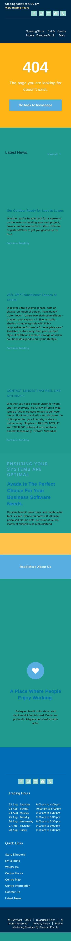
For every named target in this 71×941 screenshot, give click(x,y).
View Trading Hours (17, 7)
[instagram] (41, 13)
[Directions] (56, 13)
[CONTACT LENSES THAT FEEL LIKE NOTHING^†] (35, 370)
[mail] (48, 13)
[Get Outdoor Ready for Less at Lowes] (35, 184)
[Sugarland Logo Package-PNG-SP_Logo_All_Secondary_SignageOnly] (15, 28)
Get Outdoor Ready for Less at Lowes (35, 210)
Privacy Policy (41, 923)
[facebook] (34, 13)
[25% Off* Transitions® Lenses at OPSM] (35, 269)
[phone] (63, 13)
